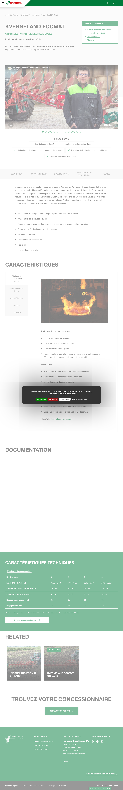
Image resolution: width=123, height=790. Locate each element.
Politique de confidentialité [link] (79, 399)
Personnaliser (65, 399)
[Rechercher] (106, 10)
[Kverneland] (14, 3)
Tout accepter (41, 399)
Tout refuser (53, 399)
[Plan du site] (3, 3)
